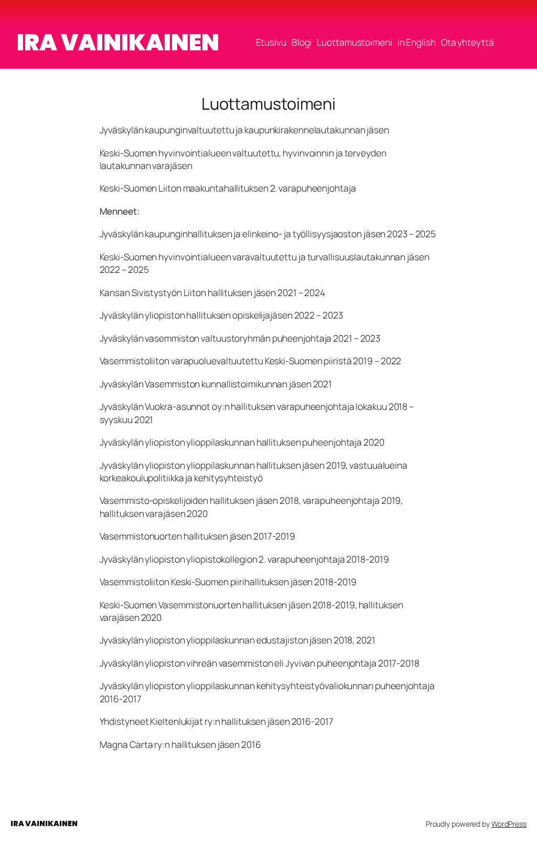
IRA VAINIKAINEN (118, 42)
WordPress (509, 824)
